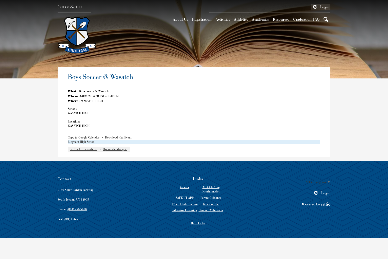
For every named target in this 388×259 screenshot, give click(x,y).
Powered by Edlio (316, 204)
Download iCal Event (118, 137)
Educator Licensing (184, 210)
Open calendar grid (115, 149)
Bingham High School (81, 142)
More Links (198, 223)
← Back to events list (83, 149)
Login (320, 7)
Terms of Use (211, 204)
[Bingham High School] (77, 35)
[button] (180, 19)
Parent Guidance (210, 198)
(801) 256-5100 (70, 7)
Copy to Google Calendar (83, 137)
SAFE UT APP (185, 198)
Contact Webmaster (211, 210)
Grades (184, 187)
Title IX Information (185, 204)
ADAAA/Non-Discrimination (210, 189)
